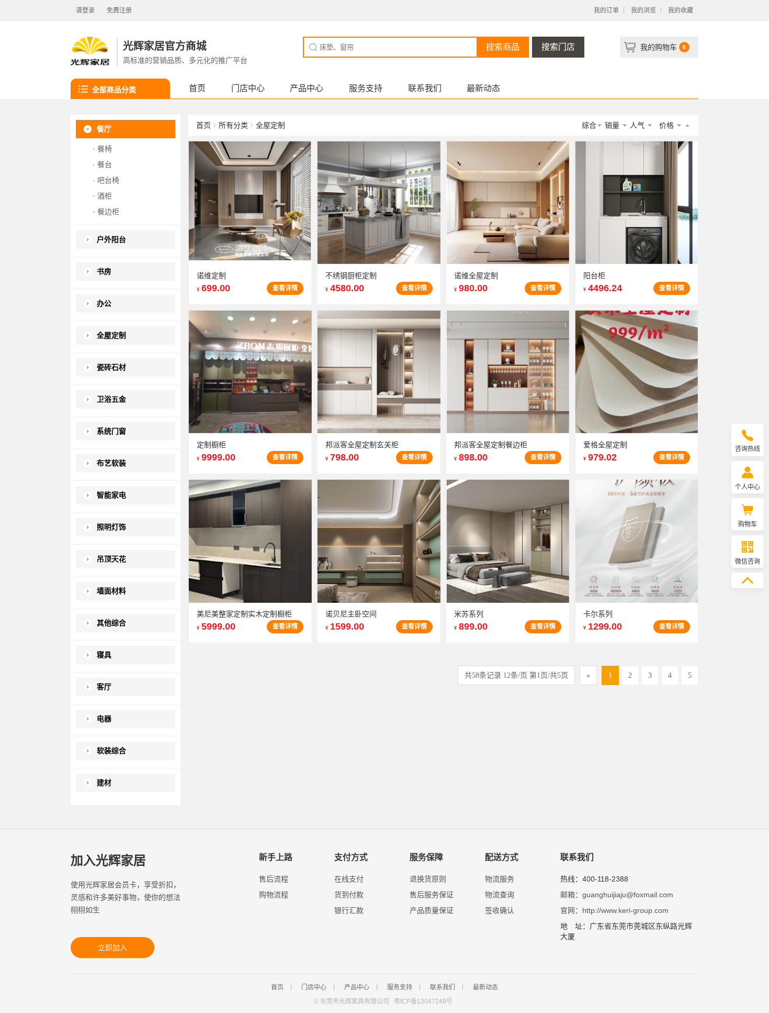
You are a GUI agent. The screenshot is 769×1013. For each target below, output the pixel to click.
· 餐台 (102, 164)
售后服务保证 (432, 894)
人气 (638, 125)
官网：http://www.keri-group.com (614, 910)
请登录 (85, 10)
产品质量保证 (432, 910)
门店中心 (248, 88)
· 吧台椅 (106, 180)
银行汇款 (349, 910)
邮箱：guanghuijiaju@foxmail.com (616, 894)
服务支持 (365, 88)
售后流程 (273, 879)
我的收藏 (680, 10)
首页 (197, 88)
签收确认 (499, 910)
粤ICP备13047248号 (423, 1001)
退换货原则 (428, 879)
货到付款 (349, 894)
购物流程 (273, 894)
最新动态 (483, 88)
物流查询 (499, 894)
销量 (613, 125)
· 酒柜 (102, 196)
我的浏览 (643, 10)
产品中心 (306, 88)
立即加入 (112, 947)
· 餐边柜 (106, 211)
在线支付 (349, 879)
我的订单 (606, 10)
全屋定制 (270, 125)
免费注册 (119, 10)
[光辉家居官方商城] (90, 52)
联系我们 (425, 88)
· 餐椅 (102, 149)
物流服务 (499, 879)
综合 (589, 125)
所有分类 (233, 125)
